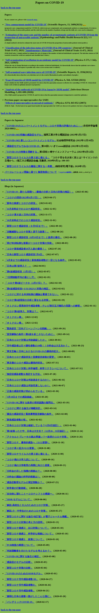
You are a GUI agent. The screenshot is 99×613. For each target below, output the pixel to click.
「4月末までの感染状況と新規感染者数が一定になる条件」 (36, 260)
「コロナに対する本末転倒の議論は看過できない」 (32, 294)
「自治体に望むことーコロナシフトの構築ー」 (29, 493)
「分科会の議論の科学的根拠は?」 (23, 476)
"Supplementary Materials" (39, 50)
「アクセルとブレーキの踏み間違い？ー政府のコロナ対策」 (37, 437)
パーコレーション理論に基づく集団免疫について (31, 172)
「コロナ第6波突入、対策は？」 (22, 311)
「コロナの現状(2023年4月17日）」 (23, 197)
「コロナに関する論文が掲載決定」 (23, 408)
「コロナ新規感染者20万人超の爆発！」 (26, 248)
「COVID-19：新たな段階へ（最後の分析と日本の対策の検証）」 (39, 192)
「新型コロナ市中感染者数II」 (21, 585)
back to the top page (11, 7)
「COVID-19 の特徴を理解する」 (22, 152)
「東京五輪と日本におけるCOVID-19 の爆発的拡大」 (33, 351)
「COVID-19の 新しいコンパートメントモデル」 (31, 140)
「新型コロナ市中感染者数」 (20, 590)
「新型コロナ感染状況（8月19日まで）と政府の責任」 (33, 237)
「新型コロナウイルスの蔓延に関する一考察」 (30, 166)
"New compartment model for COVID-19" (26, 24)
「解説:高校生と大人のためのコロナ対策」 (27, 505)
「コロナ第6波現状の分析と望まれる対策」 (28, 300)
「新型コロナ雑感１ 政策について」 (25, 539)
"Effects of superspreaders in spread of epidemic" (29, 103)
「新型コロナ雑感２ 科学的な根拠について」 (29, 533)
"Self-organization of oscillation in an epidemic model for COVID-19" (40, 60)
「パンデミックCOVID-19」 (20, 602)
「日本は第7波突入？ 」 (18, 266)
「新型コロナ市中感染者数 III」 (21, 579)
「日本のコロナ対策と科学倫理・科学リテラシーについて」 (37, 368)
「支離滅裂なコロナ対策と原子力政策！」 (27, 231)
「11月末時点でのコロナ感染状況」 (23, 209)
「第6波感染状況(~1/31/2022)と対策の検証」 (28, 288)
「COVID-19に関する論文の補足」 (23, 556)
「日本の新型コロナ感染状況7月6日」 (24, 254)
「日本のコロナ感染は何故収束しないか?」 (28, 385)
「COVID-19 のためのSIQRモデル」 (24, 573)
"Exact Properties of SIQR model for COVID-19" (30, 80)
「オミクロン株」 (14, 317)
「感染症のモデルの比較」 (19, 562)
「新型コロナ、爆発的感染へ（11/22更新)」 (27, 442)
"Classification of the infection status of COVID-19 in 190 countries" (39, 48)
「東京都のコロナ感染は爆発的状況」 (25, 362)
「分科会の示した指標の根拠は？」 (23, 471)
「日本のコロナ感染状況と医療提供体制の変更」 (30, 357)
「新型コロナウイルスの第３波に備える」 (27, 157)
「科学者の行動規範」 (16, 488)
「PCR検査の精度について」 (20, 545)
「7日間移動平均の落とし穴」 (20, 277)
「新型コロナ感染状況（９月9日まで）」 (26, 226)
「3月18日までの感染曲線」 (19, 397)
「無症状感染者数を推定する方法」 (23, 374)
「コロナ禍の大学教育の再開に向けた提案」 (28, 465)
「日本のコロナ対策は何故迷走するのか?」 (28, 380)
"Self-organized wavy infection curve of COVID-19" (31, 72)
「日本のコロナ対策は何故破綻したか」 (26, 340)
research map (32, 20)
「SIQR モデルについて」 (18, 499)
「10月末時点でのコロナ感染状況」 (23, 220)
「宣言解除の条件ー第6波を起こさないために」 (30, 334)
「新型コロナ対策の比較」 (19, 568)
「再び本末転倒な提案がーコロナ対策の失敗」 (29, 243)
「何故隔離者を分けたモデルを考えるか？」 (28, 550)
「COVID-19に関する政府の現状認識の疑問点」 (30, 402)
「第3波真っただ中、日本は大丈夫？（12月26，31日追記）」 (37, 431)
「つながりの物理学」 (65, 172)
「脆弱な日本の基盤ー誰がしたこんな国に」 (28, 596)
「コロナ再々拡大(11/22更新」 (20, 448)
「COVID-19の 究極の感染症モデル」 (24, 134)
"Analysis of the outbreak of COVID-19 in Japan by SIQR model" (38, 89)
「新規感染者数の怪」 (16, 419)
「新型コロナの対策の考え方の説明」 (25, 522)
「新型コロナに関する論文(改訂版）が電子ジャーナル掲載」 (37, 516)
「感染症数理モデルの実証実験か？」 (25, 482)
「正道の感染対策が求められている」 (25, 391)
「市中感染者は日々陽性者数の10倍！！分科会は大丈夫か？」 (37, 345)
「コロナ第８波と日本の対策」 (21, 214)
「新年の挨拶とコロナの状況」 (21, 203)
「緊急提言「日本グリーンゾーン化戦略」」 (28, 328)
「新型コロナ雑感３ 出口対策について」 (27, 528)
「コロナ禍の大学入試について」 (22, 459)
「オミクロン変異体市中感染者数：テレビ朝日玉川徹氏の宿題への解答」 (43, 305)
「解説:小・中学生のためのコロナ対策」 (26, 511)
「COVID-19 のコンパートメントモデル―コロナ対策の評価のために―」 (44, 125)
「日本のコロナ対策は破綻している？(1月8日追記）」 (33, 425)
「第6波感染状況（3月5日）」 (20, 271)
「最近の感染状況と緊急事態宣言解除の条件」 (29, 414)
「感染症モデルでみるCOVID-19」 (23, 146)
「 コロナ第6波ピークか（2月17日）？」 (26, 283)
